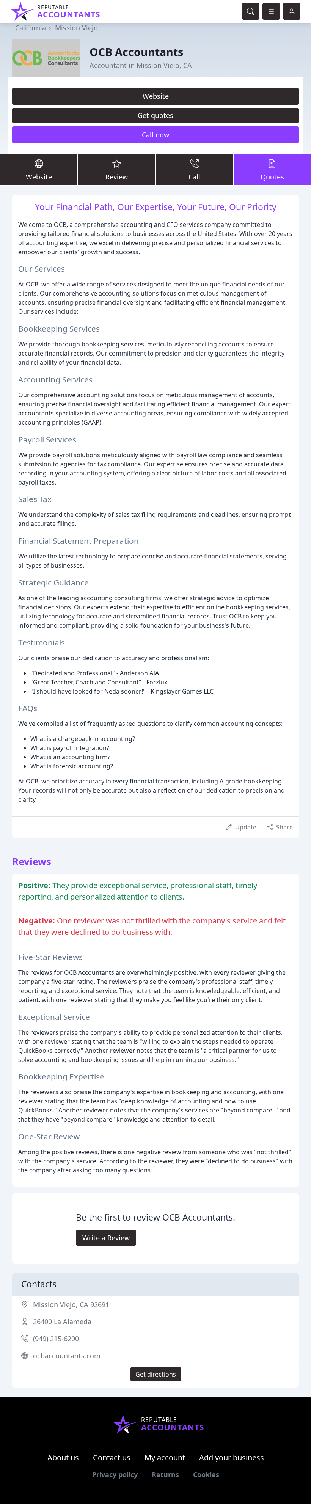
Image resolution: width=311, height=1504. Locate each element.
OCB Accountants (136, 51)
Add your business (231, 1457)
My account (165, 1457)
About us (63, 1457)
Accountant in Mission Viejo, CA (141, 65)
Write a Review (106, 1237)
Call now (155, 134)
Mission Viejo (76, 27)
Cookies (206, 1474)
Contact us (111, 1457)
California (30, 27)
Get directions (155, 1374)
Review (116, 176)
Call (194, 176)
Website (156, 96)
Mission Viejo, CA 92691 (71, 1304)
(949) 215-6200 (56, 1338)
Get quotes (155, 115)
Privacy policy (115, 1474)
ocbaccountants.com (67, 1355)
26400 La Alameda (62, 1321)
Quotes (272, 176)
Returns (165, 1474)
